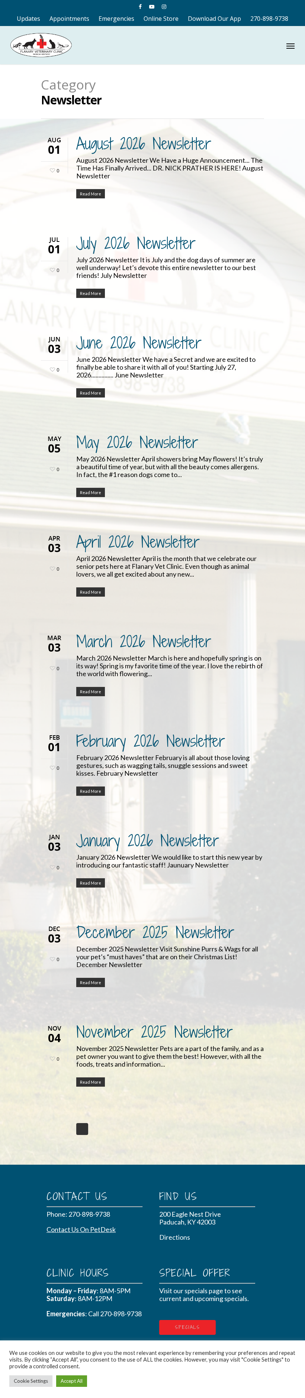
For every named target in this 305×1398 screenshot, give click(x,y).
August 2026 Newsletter (143, 143)
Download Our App (214, 18)
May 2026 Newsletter (137, 442)
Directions (174, 1237)
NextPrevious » (82, 1129)
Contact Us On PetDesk (81, 1229)
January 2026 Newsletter (147, 840)
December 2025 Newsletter (155, 932)
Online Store (161, 18)
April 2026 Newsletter (138, 541)
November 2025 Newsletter (154, 1031)
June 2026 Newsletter (139, 342)
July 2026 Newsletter (136, 243)
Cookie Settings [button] (31, 1381)
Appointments (69, 18)
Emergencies (116, 18)
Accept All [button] (72, 1381)
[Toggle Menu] (290, 45)
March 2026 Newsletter (143, 641)
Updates (28, 18)
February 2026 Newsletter (150, 741)
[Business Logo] (131, 44)
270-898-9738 (269, 18)
